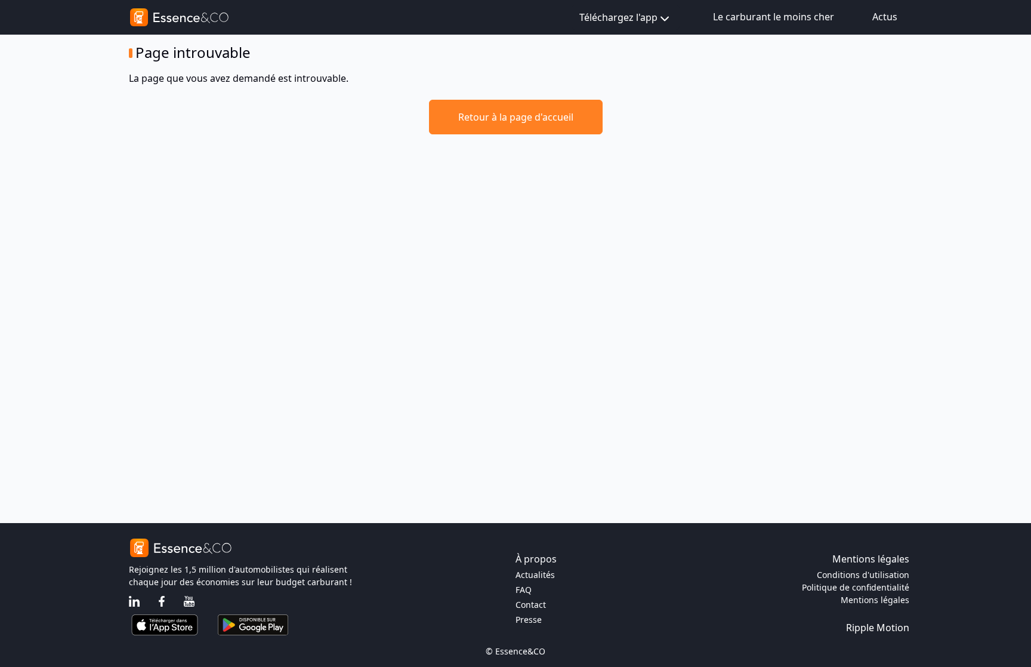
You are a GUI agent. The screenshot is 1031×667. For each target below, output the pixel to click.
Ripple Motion (877, 627)
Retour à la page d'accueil (515, 117)
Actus (884, 16)
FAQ (524, 589)
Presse (529, 619)
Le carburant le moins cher (773, 16)
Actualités (535, 574)
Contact (531, 604)
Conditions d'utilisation (863, 574)
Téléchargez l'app (618, 17)
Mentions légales (875, 599)
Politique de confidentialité (855, 587)
